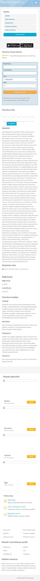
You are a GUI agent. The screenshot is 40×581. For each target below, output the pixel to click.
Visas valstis (6, 530)
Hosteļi (7, 16)
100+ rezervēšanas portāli (16, 507)
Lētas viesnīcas (9, 19)
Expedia (25, 547)
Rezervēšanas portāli (29, 530)
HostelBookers (7, 554)
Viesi (4, 76)
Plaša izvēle (11, 500)
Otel (24, 550)
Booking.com (7, 547)
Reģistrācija (7, 64)
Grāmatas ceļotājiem (29, 533)
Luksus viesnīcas (10, 30)
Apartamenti (9, 23)
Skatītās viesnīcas (8, 537)
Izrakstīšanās (7, 70)
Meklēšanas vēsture (29, 537)
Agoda (5, 550)
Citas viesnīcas (20, 34)
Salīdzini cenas (20, 92)
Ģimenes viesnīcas (11, 26)
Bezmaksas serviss (14, 513)
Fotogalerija (11, 123)
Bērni (5, 82)
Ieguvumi (6, 533)
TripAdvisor (26, 554)
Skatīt (31, 402)
